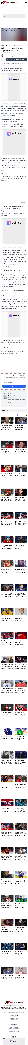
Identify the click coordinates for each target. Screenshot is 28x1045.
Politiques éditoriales (14, 1031)
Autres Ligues (14, 1019)
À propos (14, 1025)
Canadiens (14, 1016)
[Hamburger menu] (26, 3)
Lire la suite (11, 402)
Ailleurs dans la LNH (14, 1018)
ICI (14, 354)
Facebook (14, 1037)
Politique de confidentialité (14, 1030)
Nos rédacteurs (14, 1027)
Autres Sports (14, 1021)
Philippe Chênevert (8, 54)
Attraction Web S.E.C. (11, 1012)
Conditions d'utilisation (14, 1028)
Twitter (7, 410)
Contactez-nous (14, 1033)
